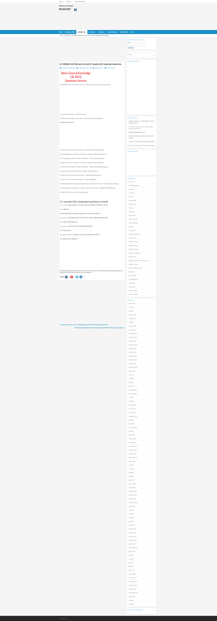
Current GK (67, 35)
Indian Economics (133, 219)
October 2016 (132, 589)
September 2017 (133, 547)
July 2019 (131, 465)
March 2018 (132, 525)
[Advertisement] (118, 16)
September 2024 (133, 345)
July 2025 (131, 322)
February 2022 (132, 405)
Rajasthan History (133, 264)
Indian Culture (132, 215)
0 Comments (111, 68)
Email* (129, 42)
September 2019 (133, 457)
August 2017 (132, 551)
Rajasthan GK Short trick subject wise (139, 260)
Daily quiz (72, 68)
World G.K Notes (133, 290)
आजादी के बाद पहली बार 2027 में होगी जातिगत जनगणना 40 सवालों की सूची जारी (141, 122)
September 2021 (133, 416)
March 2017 (132, 570)
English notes (132, 204)
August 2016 (132, 596)
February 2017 (132, 574)
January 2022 (132, 409)
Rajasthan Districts (134, 249)
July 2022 (131, 397)
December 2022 (133, 390)
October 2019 (132, 454)
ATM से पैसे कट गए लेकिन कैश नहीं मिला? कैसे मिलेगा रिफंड (142, 141)
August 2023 (132, 371)
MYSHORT (65, 9)
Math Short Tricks (133, 242)
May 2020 (131, 431)
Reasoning (131, 272)
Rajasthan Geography (134, 253)
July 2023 (131, 375)
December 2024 (133, 333)
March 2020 (132, 435)
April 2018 (131, 521)
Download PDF (133, 200)
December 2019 (133, 446)
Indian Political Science (135, 234)
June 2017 (131, 559)
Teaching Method (133, 279)
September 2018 (133, 502)
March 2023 (132, 386)
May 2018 (131, 517)
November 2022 (133, 393)
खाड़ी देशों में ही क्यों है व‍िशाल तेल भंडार (137, 132)
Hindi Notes (132, 211)
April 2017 (131, 566)
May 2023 (131, 382)
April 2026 (131, 311)
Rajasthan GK (132, 257)
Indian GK (131, 227)
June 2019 (131, 469)
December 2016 (133, 581)
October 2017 (132, 544)
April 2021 (131, 420)
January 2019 (132, 487)
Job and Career (133, 238)
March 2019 (132, 480)
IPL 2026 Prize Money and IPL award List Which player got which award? (141, 127)
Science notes (132, 275)
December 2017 (133, 536)
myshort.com (63, 618)
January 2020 (132, 442)
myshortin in (99, 68)
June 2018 (131, 514)
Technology (132, 283)
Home (61, 35)
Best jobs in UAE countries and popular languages (142, 145)
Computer (131, 189)
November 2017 (133, 540)
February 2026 (132, 315)
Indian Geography (133, 223)
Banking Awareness (134, 185)
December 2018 (133, 491)
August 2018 (132, 506)
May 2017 (131, 563)
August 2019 (132, 461)
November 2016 (133, 585)
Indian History (132, 230)
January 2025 (132, 330)
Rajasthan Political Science (136, 268)
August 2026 (132, 303)
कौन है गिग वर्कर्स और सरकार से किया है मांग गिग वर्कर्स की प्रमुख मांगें (141, 137)
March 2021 (132, 423)
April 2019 (131, 476)
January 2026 (132, 318)
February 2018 (132, 529)
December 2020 (133, 427)
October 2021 (132, 412)
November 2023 (133, 360)
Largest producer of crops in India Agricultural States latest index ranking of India (84, 324)
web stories (132, 287)
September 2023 (133, 367)
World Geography (133, 294)
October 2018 (132, 499)
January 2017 (132, 578)
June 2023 (131, 378)
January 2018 (132, 532)
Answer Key (132, 181)
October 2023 (132, 363)
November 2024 (133, 337)
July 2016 (131, 600)
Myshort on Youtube (66, 6)
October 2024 (132, 341)
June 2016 (131, 604)
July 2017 (131, 555)
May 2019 (131, 472)
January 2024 (132, 352)
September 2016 (133, 593)
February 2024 (132, 348)
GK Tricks (131, 208)
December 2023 (133, 356)
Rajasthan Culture (133, 245)
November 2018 (133, 495)
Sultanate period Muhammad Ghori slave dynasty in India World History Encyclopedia (98, 328)
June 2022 (131, 401)
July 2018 (131, 510)
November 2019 (133, 450)
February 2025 (132, 326)
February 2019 (132, 484)
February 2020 (132, 439)
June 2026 (131, 307)
